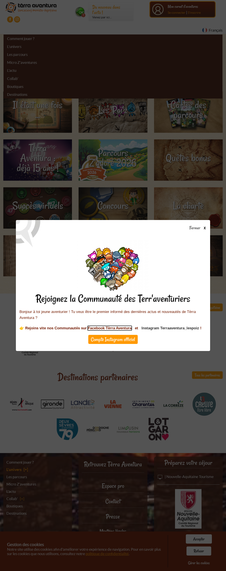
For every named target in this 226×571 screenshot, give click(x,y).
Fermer (195, 228)
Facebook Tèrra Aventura (110, 328)
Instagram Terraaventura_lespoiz (170, 328)
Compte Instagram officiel (113, 339)
